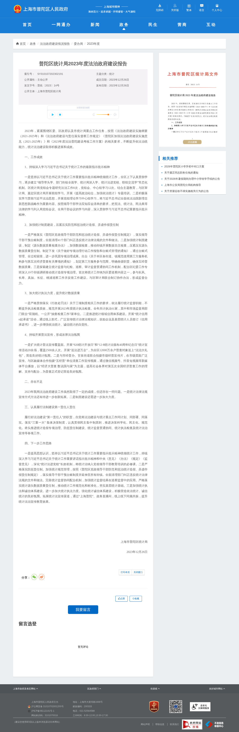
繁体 (189, 10)
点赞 (122, 598)
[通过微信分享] (34, 577)
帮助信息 (159, 724)
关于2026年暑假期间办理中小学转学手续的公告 (192, 178)
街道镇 (155, 688)
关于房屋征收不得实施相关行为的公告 (186, 191)
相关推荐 (170, 158)
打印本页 (125, 572)
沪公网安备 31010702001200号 (47, 706)
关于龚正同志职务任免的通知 (181, 172)
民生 (153, 24)
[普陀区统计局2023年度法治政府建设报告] (192, 99)
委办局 (78, 43)
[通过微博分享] (42, 577)
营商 (182, 24)
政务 (124, 24)
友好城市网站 (217, 688)
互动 (211, 24)
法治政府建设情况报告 (55, 43)
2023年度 (93, 43)
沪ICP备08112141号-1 (42, 711)
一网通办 (61, 24)
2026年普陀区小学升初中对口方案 (184, 166)
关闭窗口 (138, 572)
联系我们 (174, 724)
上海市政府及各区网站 (25, 688)
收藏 (137, 598)
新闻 (95, 24)
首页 (27, 24)
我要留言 (83, 610)
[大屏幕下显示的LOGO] (42, 9)
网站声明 (145, 724)
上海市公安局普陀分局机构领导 (182, 184)
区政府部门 (94, 688)
